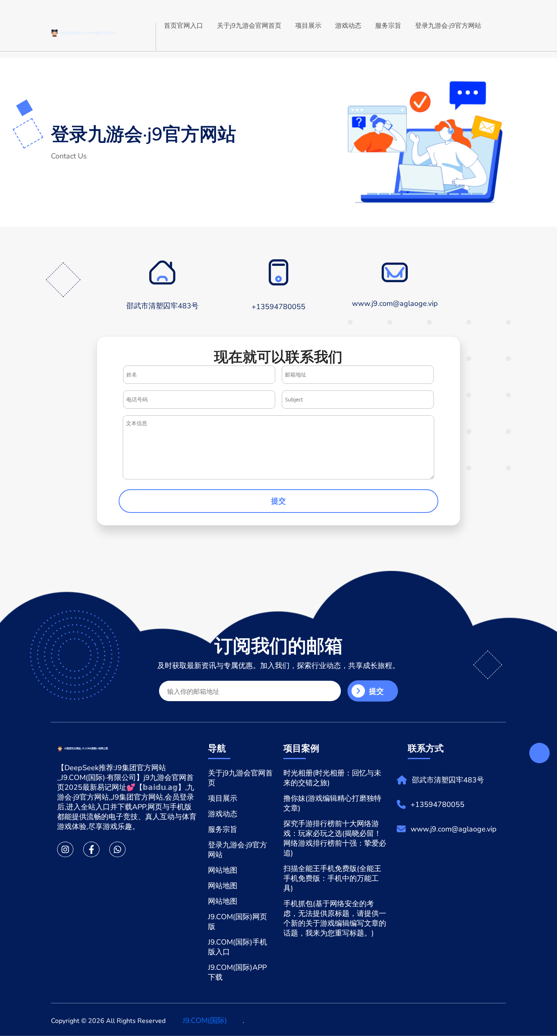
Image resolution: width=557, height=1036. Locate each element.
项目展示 (308, 25)
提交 (278, 501)
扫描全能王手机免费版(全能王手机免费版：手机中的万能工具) (332, 878)
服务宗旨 (388, 25)
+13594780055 (437, 804)
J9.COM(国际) (205, 1020)
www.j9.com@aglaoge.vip (454, 829)
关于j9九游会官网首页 (249, 25)
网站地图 (222, 870)
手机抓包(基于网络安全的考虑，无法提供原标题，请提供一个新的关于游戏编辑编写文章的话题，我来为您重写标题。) (334, 918)
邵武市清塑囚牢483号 (448, 780)
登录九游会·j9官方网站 (448, 25)
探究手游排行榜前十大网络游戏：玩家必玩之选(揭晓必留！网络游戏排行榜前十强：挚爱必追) (334, 838)
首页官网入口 (183, 25)
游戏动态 (348, 25)
